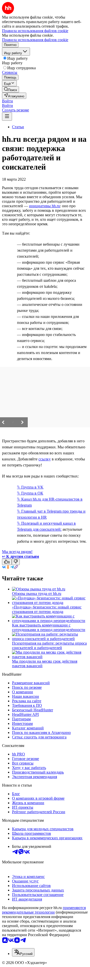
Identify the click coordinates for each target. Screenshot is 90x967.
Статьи (18, 127)
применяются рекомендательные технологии (44, 910)
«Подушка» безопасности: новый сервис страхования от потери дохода (47, 609)
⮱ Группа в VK (30, 487)
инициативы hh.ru (44, 206)
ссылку (44, 459)
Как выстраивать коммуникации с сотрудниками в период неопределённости (48, 627)
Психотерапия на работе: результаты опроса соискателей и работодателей (49, 645)
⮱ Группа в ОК (30, 493)
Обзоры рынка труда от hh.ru (36, 593)
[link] (10, 89)
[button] (7, 101)
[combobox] (23, 952)
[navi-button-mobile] (7, 116)
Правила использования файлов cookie (35, 40)
